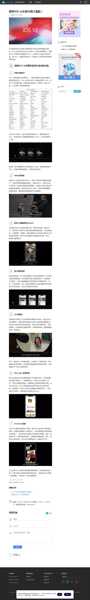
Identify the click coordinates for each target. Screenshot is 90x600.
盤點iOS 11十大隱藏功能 (20, 494)
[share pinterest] (71, 581)
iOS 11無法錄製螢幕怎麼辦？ (22, 492)
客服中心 (28, 576)
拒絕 (60, 594)
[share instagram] (76, 581)
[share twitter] (67, 581)
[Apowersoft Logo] (8, 2)
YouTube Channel (13, 576)
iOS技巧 (41, 502)
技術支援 (38, 2)
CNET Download (13, 582)
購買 (30, 2)
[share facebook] (63, 581)
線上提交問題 (30, 579)
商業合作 (46, 582)
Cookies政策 (76, 592)
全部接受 (67, 594)
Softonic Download (14, 579)
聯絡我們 (46, 579)
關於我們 (46, 576)
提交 (17, 547)
